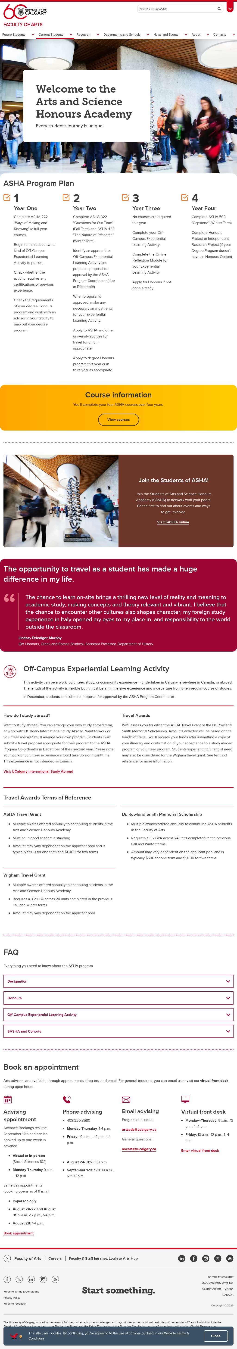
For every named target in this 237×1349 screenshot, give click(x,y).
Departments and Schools (121, 34)
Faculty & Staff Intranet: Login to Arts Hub (103, 1258)
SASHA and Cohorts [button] (24, 1031)
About (196, 34)
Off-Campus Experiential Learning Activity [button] (42, 1014)
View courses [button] (118, 419)
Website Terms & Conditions (21, 1291)
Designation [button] (17, 981)
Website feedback (14, 1303)
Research (83, 34)
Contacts (219, 34)
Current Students (51, 34)
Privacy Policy (11, 1297)
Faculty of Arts (23, 24)
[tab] (118, 981)
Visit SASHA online (173, 522)
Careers (55, 1258)
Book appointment (18, 1233)
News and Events (165, 34)
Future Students (13, 34)
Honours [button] (14, 998)
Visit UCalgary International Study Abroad (38, 771)
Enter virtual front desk (200, 1150)
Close (216, 1336)
